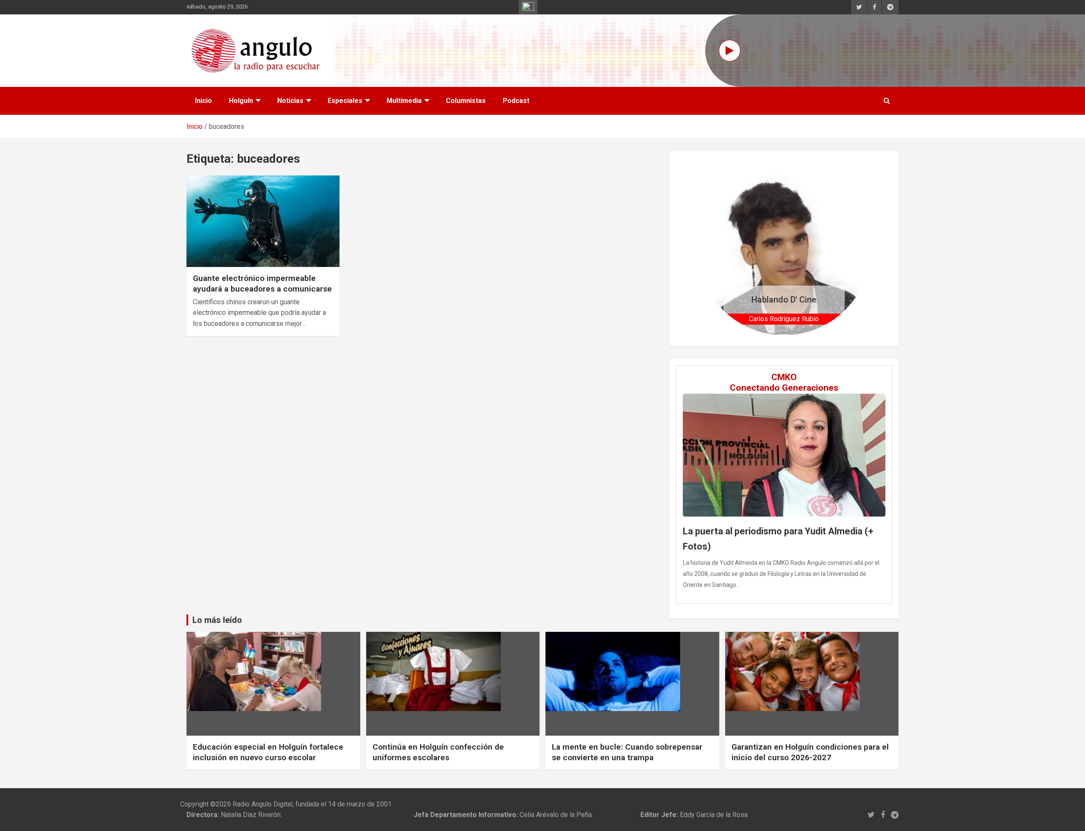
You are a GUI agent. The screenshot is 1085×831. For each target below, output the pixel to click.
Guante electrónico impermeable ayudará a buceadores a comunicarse (262, 283)
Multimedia (404, 101)
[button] (710, 248)
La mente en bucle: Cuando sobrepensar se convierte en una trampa (627, 752)
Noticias (290, 101)
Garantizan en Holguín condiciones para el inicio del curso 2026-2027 (810, 752)
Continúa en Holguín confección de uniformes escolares (438, 752)
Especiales (345, 101)
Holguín (241, 101)
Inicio (203, 101)
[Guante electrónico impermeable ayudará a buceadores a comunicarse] (263, 221)
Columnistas (466, 101)
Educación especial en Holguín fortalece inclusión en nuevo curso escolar (268, 752)
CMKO (784, 377)
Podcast (516, 101)
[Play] (729, 50)
